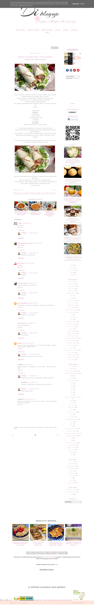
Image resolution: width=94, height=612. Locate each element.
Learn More (75, 4)
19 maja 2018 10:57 (37, 243)
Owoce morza (72, 416)
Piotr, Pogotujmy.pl (23, 303)
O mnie (47, 32)
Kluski (72, 394)
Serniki (72, 347)
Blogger (56, 564)
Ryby (72, 438)
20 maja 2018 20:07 (33, 293)
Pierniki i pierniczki (72, 333)
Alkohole (72, 281)
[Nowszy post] (12, 435)
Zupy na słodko (72, 359)
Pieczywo (72, 421)
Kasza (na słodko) (72, 307)
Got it (82, 4)
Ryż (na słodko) (71, 345)
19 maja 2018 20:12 (33, 273)
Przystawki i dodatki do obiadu (71, 433)
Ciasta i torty (71, 288)
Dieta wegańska (71, 473)
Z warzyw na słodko (72, 354)
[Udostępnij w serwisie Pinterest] (56, 190)
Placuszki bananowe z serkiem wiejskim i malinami (20, 543)
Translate (77, 78)
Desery (71, 298)
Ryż (72, 440)
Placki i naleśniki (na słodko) (72, 338)
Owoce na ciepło (72, 326)
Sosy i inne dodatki (72, 445)
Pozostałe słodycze (72, 340)
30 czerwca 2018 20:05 (34, 354)
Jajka (72, 387)
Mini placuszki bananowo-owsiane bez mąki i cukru (56, 543)
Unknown (20, 343)
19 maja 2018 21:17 (33, 283)
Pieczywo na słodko (72, 331)
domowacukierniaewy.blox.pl (25, 243)
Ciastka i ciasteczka (72, 293)
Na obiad (72, 409)
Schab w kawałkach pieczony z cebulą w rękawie (73, 543)
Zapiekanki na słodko (72, 357)
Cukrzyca (71, 461)
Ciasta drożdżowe (72, 286)
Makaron (72, 400)
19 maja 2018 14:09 (29, 263)
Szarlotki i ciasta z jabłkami (72, 350)
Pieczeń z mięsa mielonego (72, 419)
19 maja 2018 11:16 (33, 233)
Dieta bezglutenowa (71, 466)
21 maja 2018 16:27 (33, 333)
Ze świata (72, 494)
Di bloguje (24, 233)
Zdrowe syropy (72, 482)
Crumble (72, 295)
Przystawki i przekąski (71, 435)
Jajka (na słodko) (72, 305)
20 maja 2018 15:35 (33, 303)
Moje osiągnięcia (72, 270)
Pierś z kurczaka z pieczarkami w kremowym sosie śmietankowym (72, 257)
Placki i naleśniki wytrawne (72, 428)
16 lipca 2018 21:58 (33, 388)
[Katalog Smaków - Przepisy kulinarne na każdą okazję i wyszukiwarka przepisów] (52, 600)
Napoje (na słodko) (71, 324)
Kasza (71, 392)
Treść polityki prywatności (49, 557)
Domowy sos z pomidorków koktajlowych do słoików (49, 214)
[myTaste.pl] (9, 600)
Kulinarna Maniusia (23, 283)
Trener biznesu (21, 323)
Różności (72, 274)
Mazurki (72, 319)
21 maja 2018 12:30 (30, 323)
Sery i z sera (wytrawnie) (72, 442)
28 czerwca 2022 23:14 (29, 399)
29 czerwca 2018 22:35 (28, 343)
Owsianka (72, 328)
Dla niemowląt (71, 475)
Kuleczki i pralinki (71, 312)
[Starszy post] (57, 435)
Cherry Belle (21, 263)
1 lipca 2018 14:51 (28, 364)
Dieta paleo (72, 470)
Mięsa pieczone (71, 407)
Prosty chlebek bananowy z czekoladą (38, 543)
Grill (72, 382)
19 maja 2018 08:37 (27, 223)
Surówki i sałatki (71, 447)
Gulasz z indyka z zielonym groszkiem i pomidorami (21, 213)
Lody (72, 314)
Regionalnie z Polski (72, 491)
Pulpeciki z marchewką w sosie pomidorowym (35, 213)
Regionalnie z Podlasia (71, 489)
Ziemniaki (72, 452)
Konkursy (72, 267)
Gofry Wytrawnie (72, 380)
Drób (71, 375)
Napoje (71, 414)
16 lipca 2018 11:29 (32, 382)
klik (55, 140)
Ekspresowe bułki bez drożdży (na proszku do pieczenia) (73, 181)
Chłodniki (72, 368)
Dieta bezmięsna (72, 468)
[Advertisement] (39, 38)
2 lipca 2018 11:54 (33, 375)
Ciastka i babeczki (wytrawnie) (71, 373)
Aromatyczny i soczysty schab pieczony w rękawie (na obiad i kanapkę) (72, 239)
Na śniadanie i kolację (71, 321)
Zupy (72, 454)
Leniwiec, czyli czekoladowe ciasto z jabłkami (72, 220)
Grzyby (72, 385)
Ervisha (19, 223)
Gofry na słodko (72, 302)
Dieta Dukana (72, 463)
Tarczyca (72, 480)
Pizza (72, 426)
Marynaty (72, 402)
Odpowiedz (20, 227)
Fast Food (72, 378)
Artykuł (72, 265)
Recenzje (72, 272)
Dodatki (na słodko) (72, 300)
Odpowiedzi (22, 230)
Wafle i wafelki (72, 352)
